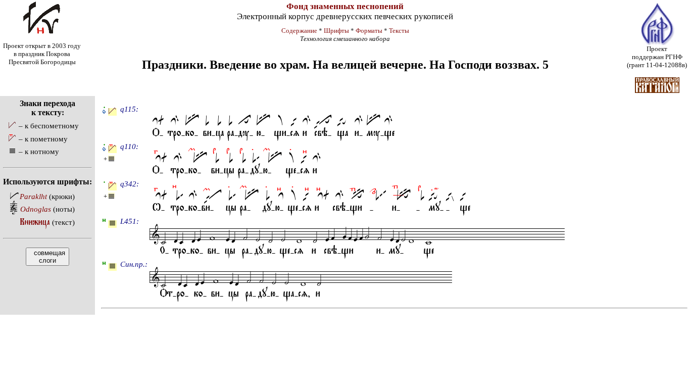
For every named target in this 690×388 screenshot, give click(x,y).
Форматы (369, 30)
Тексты (399, 30)
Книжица (35, 222)
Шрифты (336, 30)
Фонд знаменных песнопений (345, 6)
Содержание (299, 30)
